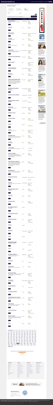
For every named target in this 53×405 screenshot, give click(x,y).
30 (29, 333)
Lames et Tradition (11, 153)
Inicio (31, 1)
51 (27, 336)
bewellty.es (37, 370)
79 (14, 340)
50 (24, 336)
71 (21, 339)
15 (19, 331)
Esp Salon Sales (11, 170)
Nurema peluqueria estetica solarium (13, 101)
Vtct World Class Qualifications (14, 56)
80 (16, 340)
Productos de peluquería (30, 371)
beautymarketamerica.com (39, 366)
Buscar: (20, 13)
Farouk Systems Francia (13, 213)
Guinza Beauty (11, 303)
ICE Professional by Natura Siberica (13, 89)
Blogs (8, 370)
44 (8, 336)
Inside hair (10, 182)
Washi (9, 44)
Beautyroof (10, 230)
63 (29, 337)
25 (16, 333)
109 (12, 344)
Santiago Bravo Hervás (12, 176)
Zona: (9, 13)
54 (35, 336)
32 (35, 333)
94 (24, 342)
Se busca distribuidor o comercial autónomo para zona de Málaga (41, 43)
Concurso (18, 375)
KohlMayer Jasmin (11, 112)
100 (11, 343)
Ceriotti (9, 129)
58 (16, 337)
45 (11, 336)
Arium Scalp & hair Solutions (13, 161)
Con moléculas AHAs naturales (41, 71)
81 (19, 340)
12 (11, 331)
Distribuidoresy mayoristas (11, 9)
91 (16, 342)
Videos (9, 371)
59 (19, 337)
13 (14, 331)
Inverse (9, 236)
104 (24, 343)
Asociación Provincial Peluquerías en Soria (12, 242)
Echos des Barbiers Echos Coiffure (13, 189)
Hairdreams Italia (11, 201)
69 (16, 339)
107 (34, 343)
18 (27, 331)
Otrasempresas (26, 9)
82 (21, 340)
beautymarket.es (8, 2)
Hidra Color (10, 195)
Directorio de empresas (20, 366)
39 (24, 334)
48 (19, 336)
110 (15, 344)
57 (14, 337)
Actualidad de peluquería (30, 370)
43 (35, 334)
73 (27, 339)
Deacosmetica (11, 266)
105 (27, 343)
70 (19, 339)
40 (27, 334)
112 (21, 344)
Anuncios (34, 1)
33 (8, 334)
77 (8, 340)
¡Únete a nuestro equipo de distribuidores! (41, 106)
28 (24, 333)
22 (8, 333)
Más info (9, 24)
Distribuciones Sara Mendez (13, 94)
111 (18, 344)
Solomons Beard (11, 62)
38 (21, 334)
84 (27, 340)
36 (16, 334)
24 (14, 333)
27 (21, 333)
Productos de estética (20, 371)
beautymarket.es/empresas (42, 123)
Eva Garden (10, 260)
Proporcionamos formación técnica (40, 119)
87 (35, 340)
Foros (38, 1)
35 (14, 334)
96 (29, 342)
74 (29, 339)
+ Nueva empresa (33, 16)
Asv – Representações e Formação (13, 207)
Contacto (9, 374)
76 (35, 339)
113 (25, 344)
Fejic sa (9, 248)
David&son (10, 38)
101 (15, 343)
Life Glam (10, 142)
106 (31, 343)
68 (14, 339)
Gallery (45, 1)
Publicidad (9, 366)
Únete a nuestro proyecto (41, 87)
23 (11, 333)
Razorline (10, 73)
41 (29, 334)
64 (32, 337)
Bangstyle (10, 27)
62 (27, 337)
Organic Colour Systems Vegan (14, 79)
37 (19, 334)
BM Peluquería (9, 4)
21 (35, 331)
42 (32, 334)
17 (24, 331)
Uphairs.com (10, 107)
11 (8, 331)
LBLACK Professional (12, 219)
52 (29, 336)
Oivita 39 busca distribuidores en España (41, 74)
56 (11, 337)
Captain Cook (10, 50)
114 (28, 344)
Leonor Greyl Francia (12, 310)
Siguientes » (10, 346)
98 (35, 342)
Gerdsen (9, 124)
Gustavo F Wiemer (11, 118)
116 (34, 344)
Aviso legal (12, 396)
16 (21, 331)
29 (27, 333)
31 (32, 333)
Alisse (9, 323)
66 (8, 339)
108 (9, 344)
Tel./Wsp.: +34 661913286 (14, 394)
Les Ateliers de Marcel (12, 291)
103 (21, 343)
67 (11, 339)
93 (21, 342)
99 (8, 343)
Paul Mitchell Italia (11, 285)
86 (32, 340)
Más (47, 1)
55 (8, 337)
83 (24, 340)
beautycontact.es (38, 371)
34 (11, 334)
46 (14, 336)
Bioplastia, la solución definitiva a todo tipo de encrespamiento (41, 58)
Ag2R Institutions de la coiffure (14, 297)
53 (32, 336)
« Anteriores (10, 330)
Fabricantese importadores (19, 9)
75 (32, 339)
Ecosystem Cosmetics (12, 254)
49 (21, 336)
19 (29, 331)
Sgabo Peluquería (11, 20)
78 (11, 340)
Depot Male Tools (11, 135)
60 (21, 337)
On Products (10, 280)
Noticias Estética (19, 370)
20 (32, 331)
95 (27, 342)
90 (14, 342)
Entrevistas (18, 374)
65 (35, 337)
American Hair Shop (12, 272)
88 (8, 342)
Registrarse (50, 1)
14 (16, 331)
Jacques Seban (11, 147)
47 (16, 336)
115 (31, 344)
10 (34, 330)
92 (19, 342)
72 (24, 339)
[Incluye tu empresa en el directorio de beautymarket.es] (22, 352)
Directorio (41, 1)
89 (11, 342)
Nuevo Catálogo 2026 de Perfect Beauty (41, 90)
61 (24, 337)
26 (19, 333)
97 (32, 342)
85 (29, 340)
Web (29, 22)
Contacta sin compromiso (41, 55)
